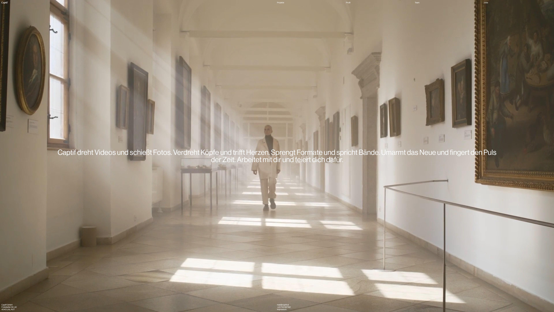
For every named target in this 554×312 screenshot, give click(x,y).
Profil (348, 2)
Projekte (280, 2)
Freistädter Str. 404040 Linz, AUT (9, 308)
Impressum (282, 309)
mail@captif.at (283, 305)
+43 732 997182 (284, 307)
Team (417, 2)
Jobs (486, 2)
